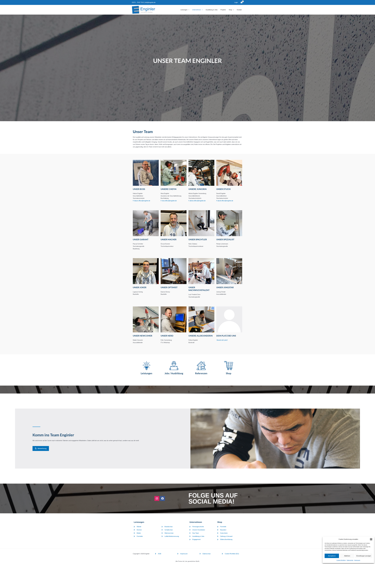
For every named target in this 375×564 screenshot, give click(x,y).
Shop (230, 10)
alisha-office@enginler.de (197, 200)
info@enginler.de (150, 2)
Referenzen (201, 373)
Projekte (223, 10)
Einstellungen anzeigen (363, 556)
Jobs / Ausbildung (174, 373)
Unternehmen (196, 10)
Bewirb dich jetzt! (222, 340)
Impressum (357, 560)
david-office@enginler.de (225, 200)
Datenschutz (350, 560)
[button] (371, 539)
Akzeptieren (332, 556)
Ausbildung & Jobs (212, 10)
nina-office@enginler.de (169, 200)
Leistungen (183, 10)
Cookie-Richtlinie (341, 560)
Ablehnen (347, 556)
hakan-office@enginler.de (142, 200)
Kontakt (239, 10)
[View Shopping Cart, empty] (241, 2)
